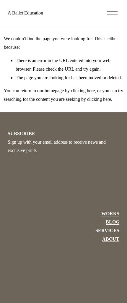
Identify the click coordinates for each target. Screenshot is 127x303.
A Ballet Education (25, 12)
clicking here (83, 90)
